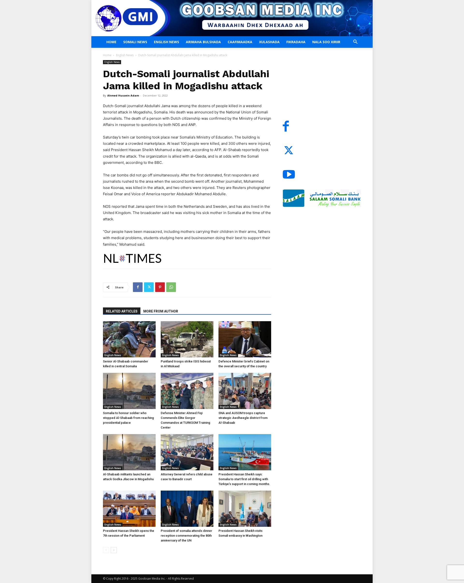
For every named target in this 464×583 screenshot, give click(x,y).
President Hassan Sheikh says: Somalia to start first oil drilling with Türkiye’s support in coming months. (244, 479)
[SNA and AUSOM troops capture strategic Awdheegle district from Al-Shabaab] (244, 391)
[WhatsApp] (171, 287)
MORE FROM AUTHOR (160, 311)
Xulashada (269, 42)
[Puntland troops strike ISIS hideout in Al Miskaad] (187, 339)
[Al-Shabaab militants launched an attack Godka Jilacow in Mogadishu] (129, 452)
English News (166, 42)
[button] (355, 42)
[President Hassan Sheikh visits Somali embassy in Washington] (244, 509)
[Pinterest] (160, 287)
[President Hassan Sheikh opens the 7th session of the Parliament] (129, 509)
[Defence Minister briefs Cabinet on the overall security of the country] (244, 339)
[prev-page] (106, 550)
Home (111, 42)
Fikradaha (295, 42)
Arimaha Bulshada (203, 42)
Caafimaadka (240, 42)
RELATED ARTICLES (122, 311)
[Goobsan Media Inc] (232, 18)
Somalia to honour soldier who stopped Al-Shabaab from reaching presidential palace (128, 417)
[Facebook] (138, 287)
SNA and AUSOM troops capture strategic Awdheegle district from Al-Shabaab (243, 417)
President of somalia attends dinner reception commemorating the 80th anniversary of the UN (186, 535)
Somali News (135, 42)
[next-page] (114, 550)
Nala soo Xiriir (326, 42)
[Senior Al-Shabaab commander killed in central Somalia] (129, 339)
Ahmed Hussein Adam (123, 95)
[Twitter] (149, 287)
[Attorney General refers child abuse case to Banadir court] (187, 452)
